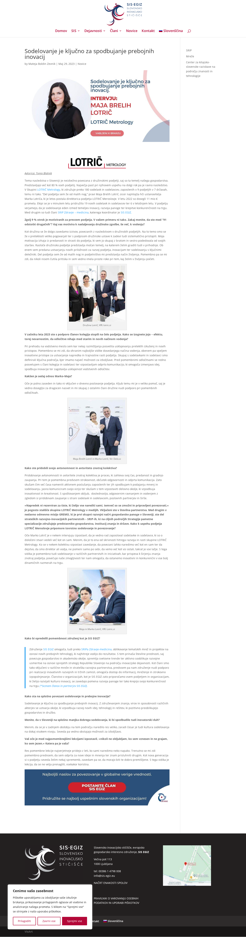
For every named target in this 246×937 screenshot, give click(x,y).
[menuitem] (171, 33)
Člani (114, 31)
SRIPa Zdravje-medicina (96, 649)
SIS (73, 31)
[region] (50, 906)
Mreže (190, 56)
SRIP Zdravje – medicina (73, 212)
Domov (61, 31)
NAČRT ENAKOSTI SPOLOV (110, 883)
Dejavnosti (93, 31)
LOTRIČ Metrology (48, 189)
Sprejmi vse (74, 921)
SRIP (189, 50)
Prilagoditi (24, 921)
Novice (131, 31)
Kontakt (148, 31)
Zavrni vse (49, 921)
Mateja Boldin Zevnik (41, 64)
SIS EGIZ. (126, 212)
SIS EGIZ (48, 649)
